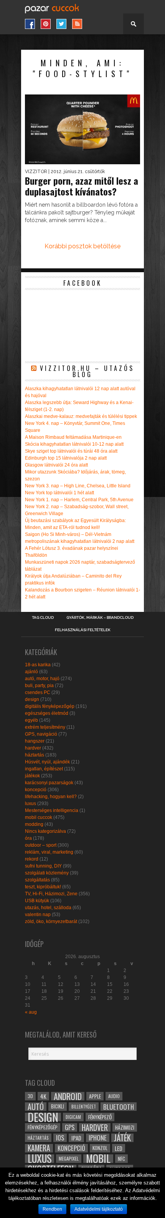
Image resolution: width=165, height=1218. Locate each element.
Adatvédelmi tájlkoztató (98, 1209)
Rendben (52, 1209)
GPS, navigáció (41, 734)
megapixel (69, 1158)
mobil (98, 1158)
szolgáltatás (37, 880)
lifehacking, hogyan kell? (51, 796)
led (118, 1148)
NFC (121, 1158)
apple (95, 1096)
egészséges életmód (46, 713)
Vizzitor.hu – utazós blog (87, 371)
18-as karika (38, 664)
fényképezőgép (43, 1127)
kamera (39, 1148)
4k (43, 1096)
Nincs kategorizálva (45, 831)
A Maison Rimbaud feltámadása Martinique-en (73, 437)
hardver (33, 748)
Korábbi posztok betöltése (82, 246)
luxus (30, 803)
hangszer (35, 741)
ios (60, 1138)
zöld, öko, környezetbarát (51, 921)
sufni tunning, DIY (43, 866)
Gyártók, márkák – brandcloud (100, 618)
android (68, 1096)
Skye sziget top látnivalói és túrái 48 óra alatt (71, 451)
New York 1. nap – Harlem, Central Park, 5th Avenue (79, 499)
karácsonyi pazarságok (49, 782)
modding (34, 824)
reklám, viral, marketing (49, 852)
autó (36, 1106)
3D (30, 1096)
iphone (98, 1138)
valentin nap (38, 914)
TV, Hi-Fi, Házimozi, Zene (51, 893)
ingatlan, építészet (44, 769)
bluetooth (118, 1106)
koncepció (35, 789)
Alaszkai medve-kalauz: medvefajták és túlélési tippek (81, 416)
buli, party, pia (39, 685)
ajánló (31, 671)
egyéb (31, 720)
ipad (76, 1138)
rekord (31, 859)
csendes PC (37, 692)
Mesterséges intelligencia (51, 810)
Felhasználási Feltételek (83, 630)
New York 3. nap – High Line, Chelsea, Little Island (77, 486)
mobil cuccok (38, 817)
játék (122, 1138)
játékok (32, 775)
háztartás (34, 755)
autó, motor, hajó (42, 678)
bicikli (57, 1106)
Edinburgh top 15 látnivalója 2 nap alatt (66, 458)
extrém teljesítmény (45, 727)
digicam (73, 1117)
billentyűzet (83, 1106)
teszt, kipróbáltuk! (43, 886)
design (32, 699)
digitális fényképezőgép (49, 706)
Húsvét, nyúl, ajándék (47, 762)
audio (114, 1096)
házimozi (124, 1127)
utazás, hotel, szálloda (48, 907)
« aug (31, 1012)
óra (28, 838)
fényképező (100, 1117)
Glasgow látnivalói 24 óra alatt (56, 465)
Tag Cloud (43, 618)
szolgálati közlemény (47, 873)
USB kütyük (37, 900)
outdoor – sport (40, 845)
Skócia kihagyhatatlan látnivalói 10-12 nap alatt (74, 444)
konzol (99, 1148)
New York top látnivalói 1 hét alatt (59, 492)
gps (69, 1127)
